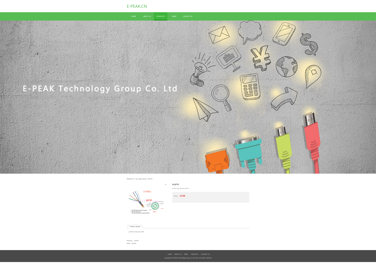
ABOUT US (147, 16)
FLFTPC (136, 241)
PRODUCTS (160, 16)
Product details (135, 227)
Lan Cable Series (141, 179)
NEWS (174, 16)
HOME (133, 16)
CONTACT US (187, 16)
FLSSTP (134, 243)
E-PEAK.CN (137, 6)
